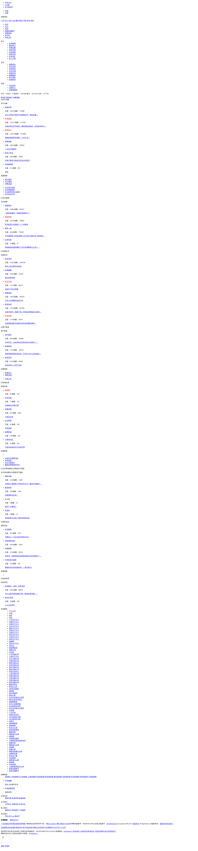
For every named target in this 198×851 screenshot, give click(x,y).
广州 (2, 20)
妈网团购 (12, 75)
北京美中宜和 (10, 187)
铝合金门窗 (13, 756)
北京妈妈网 (23, 777)
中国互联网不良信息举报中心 (105, 831)
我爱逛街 (12, 64)
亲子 (2, 41)
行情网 (11, 710)
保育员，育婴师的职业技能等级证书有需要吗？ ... (23, 556)
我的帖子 (9, 97)
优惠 (2, 83)
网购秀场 (8, 217)
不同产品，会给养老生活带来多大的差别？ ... (21, 342)
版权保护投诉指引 (166, 824)
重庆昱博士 (13, 684)
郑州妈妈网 (84, 777)
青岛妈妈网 (75, 777)
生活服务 (8, 529)
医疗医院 (8, 179)
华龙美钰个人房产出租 (13, 365)
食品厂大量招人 (10, 506)
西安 (21, 20)
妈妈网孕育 (11, 788)
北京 (6, 20)
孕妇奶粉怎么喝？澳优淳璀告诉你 (17, 518)
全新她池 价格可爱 (12, 405)
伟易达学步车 (14, 715)
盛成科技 (135, 824)
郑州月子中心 (14, 639)
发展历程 (15, 804)
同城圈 (9, 781)
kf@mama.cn (68, 831)
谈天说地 (12, 67)
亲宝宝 (11, 645)
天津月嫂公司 (14, 678)
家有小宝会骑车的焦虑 (13, 266)
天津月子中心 (14, 637)
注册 (6, 13)
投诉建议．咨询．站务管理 (15, 586)
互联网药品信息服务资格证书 (11, 827)
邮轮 (10, 615)
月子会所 (12, 611)
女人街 (7, 499)
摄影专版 (8, 476)
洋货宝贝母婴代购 (11, 458)
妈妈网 (11, 641)
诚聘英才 (8, 810)
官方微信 (8, 7)
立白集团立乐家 (15, 706)
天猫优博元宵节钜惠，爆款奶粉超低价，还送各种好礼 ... (25, 126)
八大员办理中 (10, 605)
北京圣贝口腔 (10, 194)
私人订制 (12, 58)
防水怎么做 (13, 728)
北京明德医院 (10, 190)
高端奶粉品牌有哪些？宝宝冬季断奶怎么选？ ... (22, 247)
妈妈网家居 (13, 648)
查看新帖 (16, 97)
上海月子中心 (14, 656)
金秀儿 (11, 721)
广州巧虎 (12, 712)
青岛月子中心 (14, 635)
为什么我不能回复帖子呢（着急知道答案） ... (21, 594)
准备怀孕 (8, 107)
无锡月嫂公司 (14, 661)
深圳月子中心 (14, 643)
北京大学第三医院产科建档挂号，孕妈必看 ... (21, 115)
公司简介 (8, 804)
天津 (10, 20)
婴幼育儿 (12, 45)
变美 (6, 172)
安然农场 (8, 460)
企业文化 (22, 804)
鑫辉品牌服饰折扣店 (12, 465)
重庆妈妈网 (58, 777)
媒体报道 (22, 798)
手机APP (8, 2)
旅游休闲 (8, 304)
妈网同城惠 (9, 31)
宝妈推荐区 (9, 164)
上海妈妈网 (32, 777)
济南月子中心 (14, 622)
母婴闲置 (8, 409)
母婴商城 (8, 33)
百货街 (7, 510)
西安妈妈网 (49, 777)
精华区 (3, 97)
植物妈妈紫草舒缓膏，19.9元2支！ (17, 138)
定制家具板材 (14, 738)
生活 (2, 62)
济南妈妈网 (66, 777)
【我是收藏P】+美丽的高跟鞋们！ (17, 213)
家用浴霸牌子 (14, 769)
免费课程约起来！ (11, 495)
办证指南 (12, 52)
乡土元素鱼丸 (10, 462)
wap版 (7, 5)
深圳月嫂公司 (14, 665)
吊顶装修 (12, 758)
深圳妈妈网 (40, 777)
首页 (6, 24)
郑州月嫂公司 (14, 682)
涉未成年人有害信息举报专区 (83, 831)
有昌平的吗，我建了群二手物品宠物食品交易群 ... (23, 312)
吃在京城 (12, 71)
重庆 (17, 20)
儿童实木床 (9, 417)
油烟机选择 (13, 753)
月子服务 (8, 182)
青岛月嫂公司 (14, 667)
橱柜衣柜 (8, 375)
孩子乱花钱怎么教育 (16, 708)
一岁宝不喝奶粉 (10, 149)
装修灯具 (12, 749)
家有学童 (12, 50)
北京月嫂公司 (14, 658)
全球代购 (8, 240)
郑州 (32, 20)
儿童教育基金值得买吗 (17, 740)
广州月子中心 (14, 620)
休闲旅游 (12, 69)
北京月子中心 (14, 626)
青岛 (28, 20)
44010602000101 (112, 824)
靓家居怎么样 (14, 734)
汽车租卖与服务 (10, 560)
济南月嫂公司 (14, 676)
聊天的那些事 (10, 278)
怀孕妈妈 (12, 43)
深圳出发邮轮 (14, 689)
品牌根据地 (13, 90)
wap (13, 816)
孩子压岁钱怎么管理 (16, 697)
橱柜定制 (12, 732)
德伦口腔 (12, 695)
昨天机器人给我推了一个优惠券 (16, 224)
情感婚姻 (8, 270)
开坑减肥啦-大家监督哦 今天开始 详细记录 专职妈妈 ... (25, 236)
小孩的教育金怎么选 (16, 766)
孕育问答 (12, 54)
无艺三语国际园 (15, 704)
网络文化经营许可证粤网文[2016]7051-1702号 (49, 827)
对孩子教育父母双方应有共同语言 (17, 160)
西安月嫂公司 (14, 663)
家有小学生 (9, 153)
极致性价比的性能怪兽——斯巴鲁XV (18, 567)
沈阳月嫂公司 (14, 680)
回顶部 (7, 846)
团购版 (7, 390)
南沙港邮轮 (13, 693)
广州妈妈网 (14, 777)
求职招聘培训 (10, 541)
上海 (13, 20)
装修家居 (12, 79)
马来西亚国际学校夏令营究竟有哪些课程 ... (20, 323)
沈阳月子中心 (14, 624)
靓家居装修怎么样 (15, 751)
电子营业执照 (28, 827)
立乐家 (11, 652)
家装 (10, 617)
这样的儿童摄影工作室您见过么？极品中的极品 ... (23, 484)
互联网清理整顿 (20, 824)
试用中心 (12, 88)
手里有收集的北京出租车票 (15, 447)
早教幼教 (12, 48)
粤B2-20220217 (51, 824)
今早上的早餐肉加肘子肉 (14, 300)
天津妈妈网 (92, 777)
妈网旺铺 (8, 432)
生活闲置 (8, 420)
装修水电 (12, 743)
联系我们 (15, 810)
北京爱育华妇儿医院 (12, 192)
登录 (6, 11)
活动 (6, 29)
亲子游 (7, 35)
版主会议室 (9, 597)
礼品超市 (12, 85)
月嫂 (10, 613)
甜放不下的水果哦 (11, 289)
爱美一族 (8, 228)
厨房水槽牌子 (14, 771)
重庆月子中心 (14, 628)
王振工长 (8, 379)
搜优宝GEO (14, 820)
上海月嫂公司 (14, 674)
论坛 (6, 26)
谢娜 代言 (12, 650)
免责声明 (15, 798)
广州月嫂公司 (14, 654)
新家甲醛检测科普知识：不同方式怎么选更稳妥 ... (23, 354)
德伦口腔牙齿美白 (15, 699)
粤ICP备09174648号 (64, 824)
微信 (16, 816)
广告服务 (22, 810)
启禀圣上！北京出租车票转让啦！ (17, 537)
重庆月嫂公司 (14, 669)
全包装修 (12, 764)
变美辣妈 (8, 428)
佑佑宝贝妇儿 (14, 671)
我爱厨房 (8, 293)
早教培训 (8, 184)
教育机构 (8, 487)
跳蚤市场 (12, 73)
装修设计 (8, 373)
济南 (24, 20)
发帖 (2, 846)
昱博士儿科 (13, 687)
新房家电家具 (14, 730)
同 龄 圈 (12, 56)
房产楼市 (12, 77)
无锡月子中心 (14, 633)
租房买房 (8, 357)
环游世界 (8, 316)
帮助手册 (8, 798)
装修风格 (12, 725)
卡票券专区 (9, 439)
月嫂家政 (8, 548)
